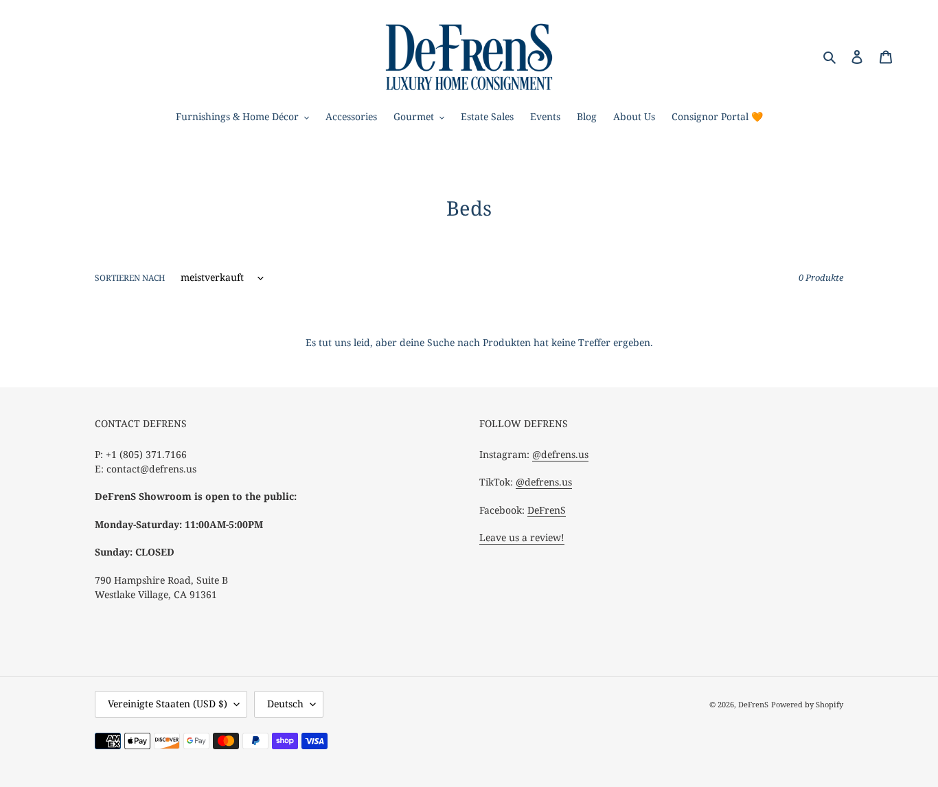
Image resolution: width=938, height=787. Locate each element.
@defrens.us (560, 454)
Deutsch (285, 703)
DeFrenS (546, 509)
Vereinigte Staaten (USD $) (167, 703)
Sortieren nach (130, 278)
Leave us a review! (521, 537)
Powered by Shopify (807, 704)
